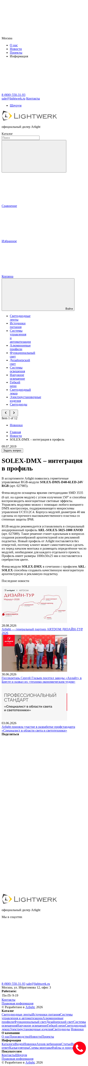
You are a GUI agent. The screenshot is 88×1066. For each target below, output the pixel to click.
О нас (14, 45)
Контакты (33, 98)
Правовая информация (17, 1003)
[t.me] (32, 980)
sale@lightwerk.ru (38, 983)
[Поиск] (34, 156)
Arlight (30, 1007)
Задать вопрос (12, 450)
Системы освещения (17, 369)
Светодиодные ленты (17, 1014)
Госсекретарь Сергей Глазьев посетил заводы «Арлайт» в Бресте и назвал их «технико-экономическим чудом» (42, 679)
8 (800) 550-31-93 (13, 983)
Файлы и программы (66, 1047)
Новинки (16, 425)
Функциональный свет (30, 1022)
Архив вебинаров (48, 1044)
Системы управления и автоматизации (37, 1016)
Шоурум (15, 105)
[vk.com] (32, 948)
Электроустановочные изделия (31, 1029)
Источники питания (18, 325)
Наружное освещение (17, 376)
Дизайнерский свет (59, 1022)
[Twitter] (32, 797)
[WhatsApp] (32, 860)
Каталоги (8, 1044)
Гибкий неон (15, 384)
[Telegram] (32, 892)
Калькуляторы (19, 1047)
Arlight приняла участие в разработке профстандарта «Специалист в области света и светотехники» (38, 728)
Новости (16, 49)
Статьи (66, 1044)
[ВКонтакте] (32, 765)
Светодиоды (18, 404)
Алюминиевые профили (20, 347)
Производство (19, 1036)
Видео (19, 1044)
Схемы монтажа (40, 1047)
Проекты (16, 52)
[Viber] (32, 829)
